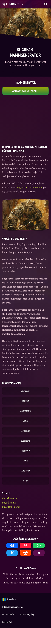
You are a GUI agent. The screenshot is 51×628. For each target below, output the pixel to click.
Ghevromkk (25, 410)
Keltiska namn (10, 498)
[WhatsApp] (39, 545)
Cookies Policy (8, 622)
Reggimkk (25, 450)
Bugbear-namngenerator (29, 187)
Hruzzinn (25, 430)
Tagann (25, 400)
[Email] (39, 553)
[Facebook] (12, 545)
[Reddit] (25, 553)
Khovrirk (25, 440)
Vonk (25, 480)
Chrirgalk (25, 390)
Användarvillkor (9, 614)
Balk (25, 460)
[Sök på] (46, 4)
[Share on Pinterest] (25, 545)
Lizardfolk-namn (11, 507)
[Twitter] (12, 553)
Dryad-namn (9, 502)
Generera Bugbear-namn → (25, 90)
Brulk (25, 420)
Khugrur (25, 470)
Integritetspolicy (27, 614)
